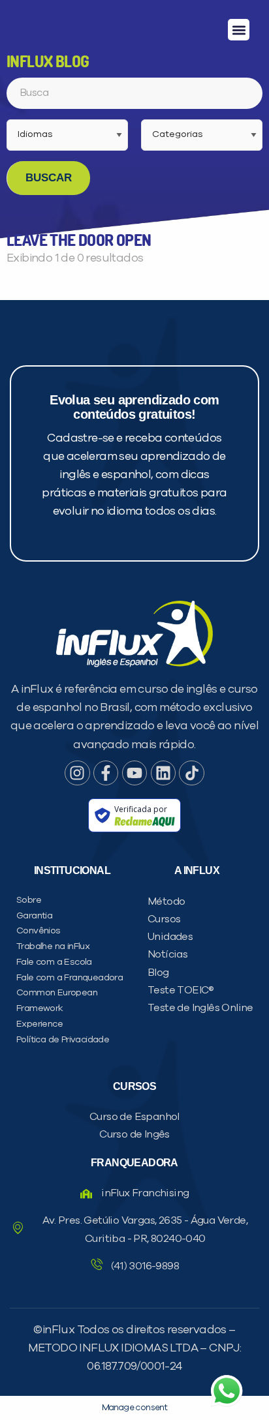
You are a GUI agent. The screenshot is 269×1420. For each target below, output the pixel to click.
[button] (238, 29)
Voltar (66, 764)
